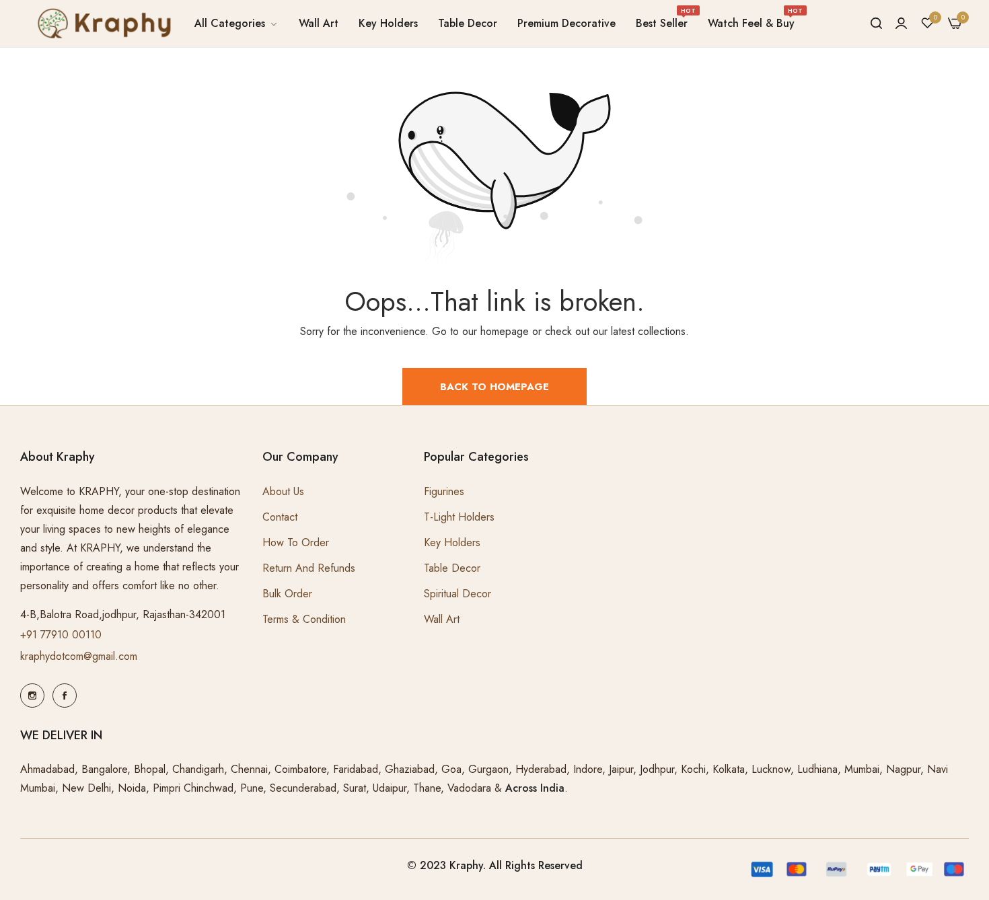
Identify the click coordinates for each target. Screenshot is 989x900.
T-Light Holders (459, 517)
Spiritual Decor (457, 593)
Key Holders (452, 542)
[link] (236, 23)
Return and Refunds (308, 568)
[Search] (876, 23)
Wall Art (442, 619)
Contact (279, 517)
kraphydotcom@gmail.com (78, 656)
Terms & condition (304, 619)
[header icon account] (901, 23)
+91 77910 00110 (61, 634)
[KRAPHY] (102, 23)
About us (283, 491)
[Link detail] (32, 695)
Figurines (444, 491)
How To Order (295, 542)
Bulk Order (287, 593)
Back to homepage (494, 386)
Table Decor (452, 568)
